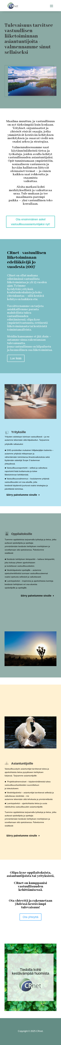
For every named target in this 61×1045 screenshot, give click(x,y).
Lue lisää (15, 358)
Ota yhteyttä (30, 917)
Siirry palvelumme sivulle (21, 494)
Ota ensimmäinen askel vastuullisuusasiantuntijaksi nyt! (30, 222)
